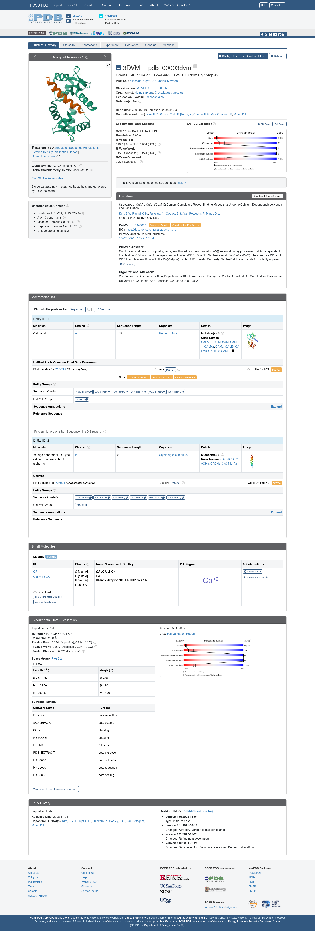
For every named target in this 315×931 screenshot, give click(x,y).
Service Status (89, 891)
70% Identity (119, 391)
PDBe (252, 877)
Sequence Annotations (84, 147)
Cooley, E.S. (201, 114)
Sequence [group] (76, 309)
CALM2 (209, 346)
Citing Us (33, 877)
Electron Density (42, 152)
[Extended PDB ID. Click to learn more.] (195, 66)
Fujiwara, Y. (184, 114)
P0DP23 (60, 369)
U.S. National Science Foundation (103, 917)
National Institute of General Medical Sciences (78, 921)
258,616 (77, 16)
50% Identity (101, 391)
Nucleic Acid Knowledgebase (221, 907)
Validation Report (66, 152)
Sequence (132, 45)
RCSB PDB (39, 5)
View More (128, 263)
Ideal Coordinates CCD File (48, 596)
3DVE (123, 238)
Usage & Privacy (37, 895)
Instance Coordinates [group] (45, 601)
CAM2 (219, 346)
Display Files (229, 56)
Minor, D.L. (240, 114)
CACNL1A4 (229, 463)
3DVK (140, 238)
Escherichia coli (155, 97)
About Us (33, 872)
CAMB (229, 346)
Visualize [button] (89, 5)
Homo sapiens (144, 92)
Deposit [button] (57, 5)
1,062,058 (111, 16)
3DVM (150, 238)
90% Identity (137, 391)
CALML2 (214, 351)
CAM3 (225, 351)
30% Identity (82, 391)
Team (31, 886)
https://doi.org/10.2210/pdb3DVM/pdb (154, 81)
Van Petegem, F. (221, 114)
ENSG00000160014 (162, 377)
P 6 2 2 (56, 658)
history (181, 182)
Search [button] (73, 5)
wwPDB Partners (260, 868)
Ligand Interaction (43, 156)
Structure (69, 45)
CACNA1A (227, 459)
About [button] (154, 5)
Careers (169, 5)
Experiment (111, 45)
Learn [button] (141, 5)
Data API (279, 56)
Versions (168, 45)
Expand (276, 406)
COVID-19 (183, 5)
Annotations (89, 45)
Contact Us (87, 872)
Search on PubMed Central (185, 225)
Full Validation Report (181, 633)
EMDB (252, 891)
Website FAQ (89, 882)
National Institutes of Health (128, 921)
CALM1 (206, 342)
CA (35, 571)
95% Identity (155, 391)
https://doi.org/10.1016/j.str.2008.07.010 (151, 229)
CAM (225, 342)
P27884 (60, 483)
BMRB (252, 886)
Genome (150, 45)
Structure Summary (44, 45)
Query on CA (41, 577)
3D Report (266, 124)
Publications (35, 882)
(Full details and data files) (197, 811)
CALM (216, 342)
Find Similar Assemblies (47, 178)
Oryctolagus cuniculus (169, 92)
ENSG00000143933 (138, 377)
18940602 (139, 225)
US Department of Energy (161, 917)
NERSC (135, 925)
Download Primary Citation (267, 196)
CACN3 (215, 463)
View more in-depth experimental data (55, 789)
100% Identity (174, 391)
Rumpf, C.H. (168, 114)
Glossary (86, 886)
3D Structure (103, 309)
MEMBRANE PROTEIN (152, 88)
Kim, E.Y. (152, 114)
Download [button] (125, 5)
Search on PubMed (159, 225)
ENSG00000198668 (185, 377)
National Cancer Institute (222, 917)
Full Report (279, 124)
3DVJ (131, 238)
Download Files (254, 56)
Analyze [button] (107, 5)
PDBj (251, 882)
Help (263, 5)
